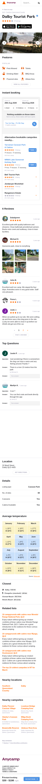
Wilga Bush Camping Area (27, 718)
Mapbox (6, 743)
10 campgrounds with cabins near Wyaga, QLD (20, 635)
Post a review (21, 335)
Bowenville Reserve (10, 728)
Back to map (8, 9)
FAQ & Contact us (8, 768)
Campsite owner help (10, 766)
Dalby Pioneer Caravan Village (9, 707)
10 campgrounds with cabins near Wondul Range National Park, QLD (20, 616)
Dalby (23, 686)
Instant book (30, 779)
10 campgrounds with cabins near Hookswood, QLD (16, 652)
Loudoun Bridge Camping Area (28, 707)
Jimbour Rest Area (29, 728)
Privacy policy (7, 770)
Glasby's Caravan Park (9, 718)
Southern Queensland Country (15, 12)
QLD (3, 12)
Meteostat (37, 576)
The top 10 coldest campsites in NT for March (18, 669)
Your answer (15, 376)
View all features (21, 84)
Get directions (21, 472)
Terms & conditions (9, 771)
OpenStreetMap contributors (18, 743)
